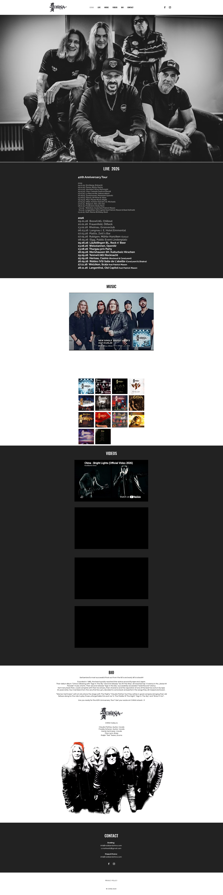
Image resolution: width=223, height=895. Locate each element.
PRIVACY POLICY (111, 880)
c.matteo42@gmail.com (111, 848)
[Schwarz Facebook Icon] (164, 7)
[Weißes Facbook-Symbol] (108, 863)
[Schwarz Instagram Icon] (170, 7)
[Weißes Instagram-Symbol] (114, 863)
